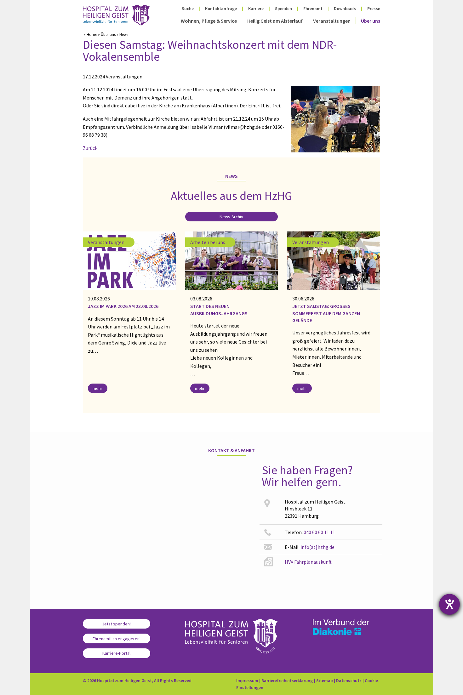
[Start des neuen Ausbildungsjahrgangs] (231, 260)
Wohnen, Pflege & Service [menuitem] (209, 21)
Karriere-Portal (116, 653)
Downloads (345, 8)
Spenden (283, 8)
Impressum (247, 680)
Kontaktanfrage (221, 8)
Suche (188, 8)
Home (92, 34)
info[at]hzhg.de (317, 547)
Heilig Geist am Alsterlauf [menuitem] (275, 21)
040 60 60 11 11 (319, 532)
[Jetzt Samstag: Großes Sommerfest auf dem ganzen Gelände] (333, 260)
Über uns (108, 34)
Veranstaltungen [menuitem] (332, 21)
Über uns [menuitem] (370, 21)
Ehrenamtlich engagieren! (116, 638)
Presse (373, 8)
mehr (97, 388)
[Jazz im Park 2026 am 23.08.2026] (129, 260)
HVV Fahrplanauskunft (308, 562)
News (123, 34)
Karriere (256, 8)
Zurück (90, 148)
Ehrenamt (313, 8)
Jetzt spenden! (116, 624)
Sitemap (324, 680)
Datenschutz (349, 680)
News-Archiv (231, 216)
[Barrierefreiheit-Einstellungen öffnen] (449, 604)
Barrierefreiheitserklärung (287, 680)
